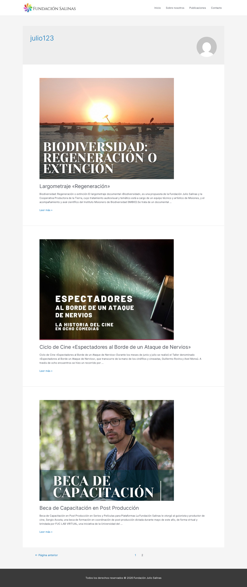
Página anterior (46, 555)
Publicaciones (197, 7)
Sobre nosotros (175, 7)
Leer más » (45, 210)
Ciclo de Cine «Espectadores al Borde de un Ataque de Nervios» (115, 347)
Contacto (216, 7)
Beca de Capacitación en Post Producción (89, 508)
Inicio (157, 7)
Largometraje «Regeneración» (74, 186)
